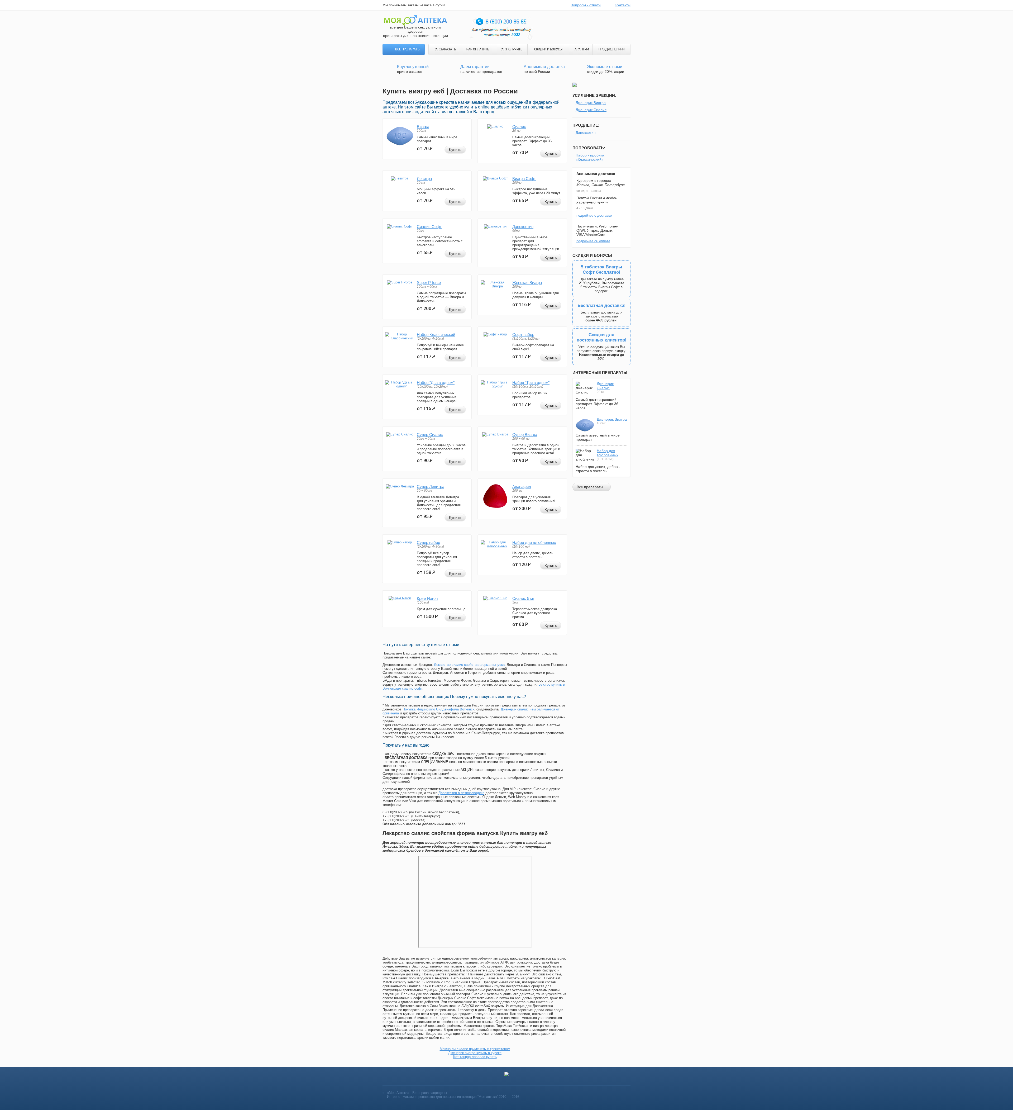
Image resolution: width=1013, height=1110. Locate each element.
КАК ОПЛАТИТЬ (477, 49)
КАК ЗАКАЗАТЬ (445, 49)
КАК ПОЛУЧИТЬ (511, 49)
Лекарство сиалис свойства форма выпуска (469, 665)
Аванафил (521, 486)
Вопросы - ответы (586, 5)
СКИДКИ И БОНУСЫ (548, 49)
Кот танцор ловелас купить (475, 1057)
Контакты (622, 5)
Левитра (424, 178)
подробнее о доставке (594, 215)
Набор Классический (436, 334)
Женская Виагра (527, 282)
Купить (455, 150)
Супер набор (428, 542)
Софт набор (523, 334)
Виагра (423, 126)
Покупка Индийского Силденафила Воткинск (438, 709)
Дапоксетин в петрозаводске (461, 793)
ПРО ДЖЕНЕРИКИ (611, 49)
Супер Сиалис (430, 434)
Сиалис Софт (429, 226)
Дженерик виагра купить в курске (474, 1053)
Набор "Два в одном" (436, 382)
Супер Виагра (524, 434)
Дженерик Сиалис (591, 110)
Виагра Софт (524, 178)
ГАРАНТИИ (581, 49)
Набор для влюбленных (534, 542)
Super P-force (429, 282)
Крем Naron (427, 598)
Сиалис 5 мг (523, 598)
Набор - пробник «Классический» (590, 157)
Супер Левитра (430, 486)
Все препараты (407, 49)
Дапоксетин (522, 226)
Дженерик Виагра (591, 103)
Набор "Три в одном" (530, 382)
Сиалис (519, 126)
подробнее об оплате (593, 241)
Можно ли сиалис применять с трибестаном (475, 1049)
